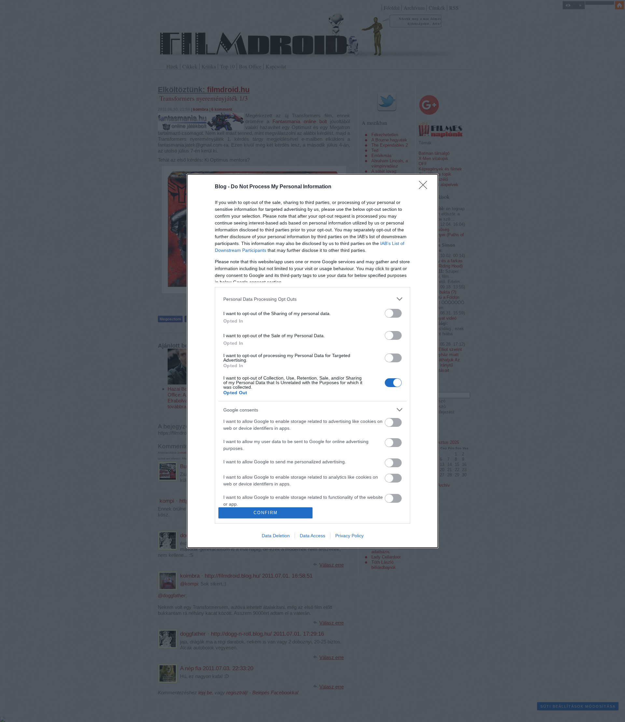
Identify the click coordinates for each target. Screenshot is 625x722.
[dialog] (312, 361)
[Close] (425, 187)
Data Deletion (276, 535)
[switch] (393, 313)
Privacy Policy (349, 535)
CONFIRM (266, 512)
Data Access (312, 535)
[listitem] (312, 299)
